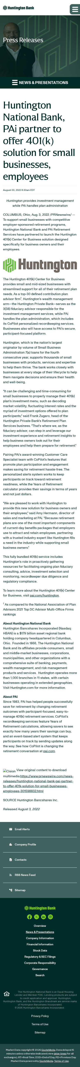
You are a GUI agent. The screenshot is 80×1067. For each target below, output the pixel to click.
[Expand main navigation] (75, 9)
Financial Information (40, 944)
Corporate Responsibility (40, 963)
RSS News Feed (22, 875)
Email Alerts (19, 829)
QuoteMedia (48, 1050)
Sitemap (17, 890)
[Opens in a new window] (40, 264)
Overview (40, 926)
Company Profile (22, 844)
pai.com (49, 751)
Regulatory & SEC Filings (40, 956)
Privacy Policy (40, 1016)
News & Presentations (40, 932)
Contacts (17, 860)
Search (40, 975)
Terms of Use (40, 1024)
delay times (60, 1053)
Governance (40, 969)
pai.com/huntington (44, 595)
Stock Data (40, 950)
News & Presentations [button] (43, 83)
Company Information (40, 938)
